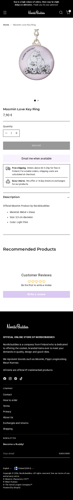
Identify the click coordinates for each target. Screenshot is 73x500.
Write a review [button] (36, 294)
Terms (6, 406)
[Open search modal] (60, 12)
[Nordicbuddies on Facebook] (5, 379)
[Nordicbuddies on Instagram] (10, 379)
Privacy (7, 411)
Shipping (8, 428)
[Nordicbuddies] (36, 12)
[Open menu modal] (4, 12)
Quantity (8, 126)
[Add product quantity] (16, 133)
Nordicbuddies (25, 473)
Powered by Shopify (11, 488)
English (6, 468)
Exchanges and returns (15, 423)
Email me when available (36, 158)
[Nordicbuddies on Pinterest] (16, 379)
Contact (7, 394)
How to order (10, 400)
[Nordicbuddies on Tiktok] (21, 379)
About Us (8, 417)
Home (6, 25)
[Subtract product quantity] (6, 133)
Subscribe (64, 453)
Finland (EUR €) (24, 468)
